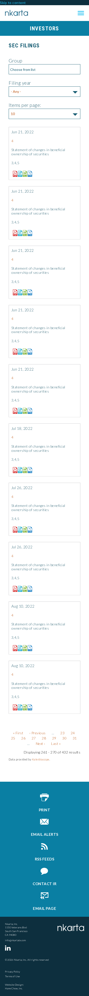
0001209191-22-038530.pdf (13, 351)
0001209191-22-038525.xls (23, 233)
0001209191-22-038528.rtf (18, 292)
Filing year (20, 83)
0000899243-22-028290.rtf (18, 648)
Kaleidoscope (40, 759)
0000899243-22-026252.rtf (18, 470)
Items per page (24, 105)
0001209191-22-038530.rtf (18, 351)
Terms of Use (12, 976)
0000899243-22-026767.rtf (18, 589)
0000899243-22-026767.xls (23, 589)
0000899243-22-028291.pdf (13, 707)
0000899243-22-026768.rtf (18, 529)
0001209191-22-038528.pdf (13, 292)
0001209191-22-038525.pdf (13, 233)
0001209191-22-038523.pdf (13, 174)
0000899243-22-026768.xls (23, 529)
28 (44, 738)
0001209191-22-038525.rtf (18, 233)
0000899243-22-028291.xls (23, 707)
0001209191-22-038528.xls (23, 292)
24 (73, 733)
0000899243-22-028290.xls (23, 648)
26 (23, 738)
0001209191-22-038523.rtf (18, 174)
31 (75, 738)
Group (15, 60)
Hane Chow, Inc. (13, 988)
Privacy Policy (12, 971)
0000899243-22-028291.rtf (18, 707)
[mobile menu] (81, 13)
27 (34, 738)
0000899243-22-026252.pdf (13, 470)
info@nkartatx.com (15, 940)
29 (54, 738)
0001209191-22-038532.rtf (18, 411)
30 (64, 738)
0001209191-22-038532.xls (23, 411)
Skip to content (13, 2)
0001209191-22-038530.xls (23, 351)
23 (62, 733)
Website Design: (14, 984)
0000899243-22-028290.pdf (13, 648)
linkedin (8, 948)
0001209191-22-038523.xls (23, 174)
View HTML (28, 173)
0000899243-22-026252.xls (23, 470)
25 (13, 738)
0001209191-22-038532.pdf (13, 411)
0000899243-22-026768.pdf (13, 529)
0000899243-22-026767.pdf (13, 589)
